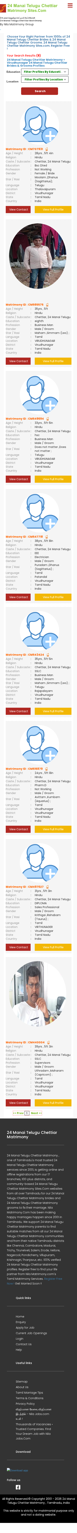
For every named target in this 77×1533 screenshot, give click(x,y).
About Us (22, 1387)
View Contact (18, 210)
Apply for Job (25, 1328)
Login (19, 1339)
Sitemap (22, 1382)
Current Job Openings (31, 1333)
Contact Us (24, 1344)
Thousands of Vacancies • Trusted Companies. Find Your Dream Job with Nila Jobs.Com (34, 1431)
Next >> (36, 1113)
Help (19, 1350)
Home (20, 1317)
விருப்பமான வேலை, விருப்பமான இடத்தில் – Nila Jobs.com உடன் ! (34, 1414)
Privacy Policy (25, 1404)
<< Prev (18, 1113)
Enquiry (21, 1322)
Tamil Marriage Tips (29, 1393)
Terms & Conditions (29, 1398)
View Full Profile (53, 210)
